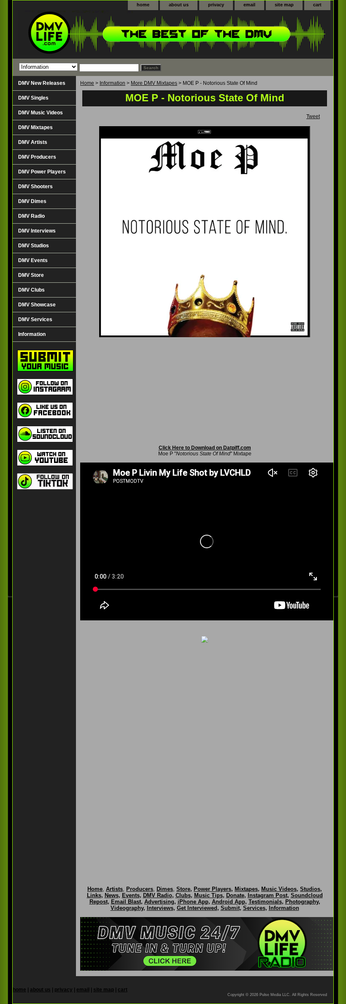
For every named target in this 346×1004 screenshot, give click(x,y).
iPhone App (193, 901)
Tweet (313, 116)
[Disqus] (204, 755)
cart (317, 4)
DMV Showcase (37, 305)
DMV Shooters (35, 186)
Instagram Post (267, 895)
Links (94, 895)
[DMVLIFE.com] (118, 34)
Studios (310, 889)
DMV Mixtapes (35, 127)
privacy (216, 4)
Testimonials (265, 901)
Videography (127, 908)
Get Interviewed (197, 908)
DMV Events (33, 260)
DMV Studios (33, 246)
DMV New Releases (41, 83)
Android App (228, 901)
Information (112, 83)
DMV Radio (31, 216)
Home (87, 83)
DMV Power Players (42, 172)
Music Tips (208, 895)
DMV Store (31, 275)
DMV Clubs (31, 290)
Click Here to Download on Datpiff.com (205, 448)
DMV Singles (33, 98)
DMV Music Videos (40, 113)
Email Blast (126, 901)
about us (179, 4)
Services (254, 908)
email (249, 4)
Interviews (160, 908)
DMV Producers (37, 157)
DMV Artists (32, 142)
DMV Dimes (32, 201)
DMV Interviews (37, 231)
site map (284, 4)
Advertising (159, 901)
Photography (302, 901)
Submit (230, 908)
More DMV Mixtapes (154, 83)
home (143, 4)
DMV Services (35, 319)
